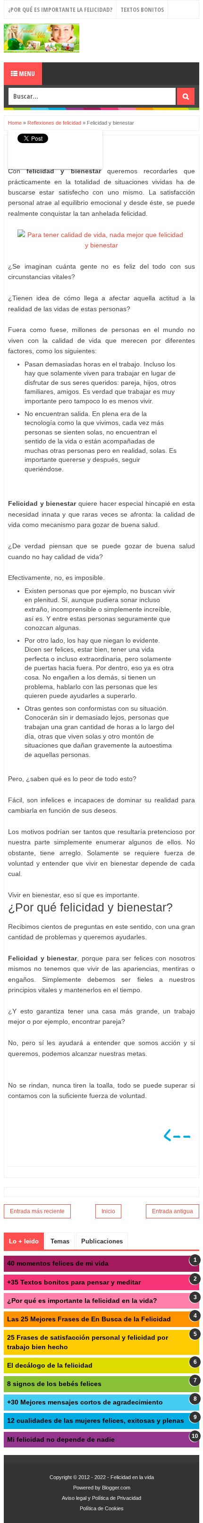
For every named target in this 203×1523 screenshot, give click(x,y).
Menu (26, 73)
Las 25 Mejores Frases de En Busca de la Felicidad (89, 1319)
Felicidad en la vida (132, 1477)
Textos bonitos (142, 9)
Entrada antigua (172, 1211)
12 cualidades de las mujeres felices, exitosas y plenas (95, 1420)
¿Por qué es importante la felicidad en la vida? (82, 1300)
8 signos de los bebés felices (54, 1383)
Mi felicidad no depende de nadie (61, 1439)
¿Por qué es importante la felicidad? (60, 9)
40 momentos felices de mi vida (58, 1263)
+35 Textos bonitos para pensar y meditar (74, 1282)
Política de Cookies (102, 1508)
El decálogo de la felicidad (50, 1365)
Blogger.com (116, 1487)
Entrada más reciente (37, 1211)
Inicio (108, 1211)
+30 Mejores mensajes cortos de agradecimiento (85, 1402)
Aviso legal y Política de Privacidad (101, 1498)
